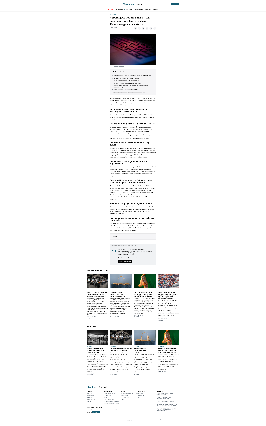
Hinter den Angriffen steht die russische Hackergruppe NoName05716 (132, 75)
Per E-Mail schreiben (126, 397)
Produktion (129, 9)
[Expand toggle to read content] (153, 236)
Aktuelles (111, 9)
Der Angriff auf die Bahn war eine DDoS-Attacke (126, 78)
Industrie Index (108, 395)
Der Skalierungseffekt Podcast (111, 403)
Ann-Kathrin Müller (163, 318)
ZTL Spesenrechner (109, 399)
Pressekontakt (124, 395)
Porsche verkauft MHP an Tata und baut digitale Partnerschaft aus (96, 350)
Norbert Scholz (114, 27)
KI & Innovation (119, 9)
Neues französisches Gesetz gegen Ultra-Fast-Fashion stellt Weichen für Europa (143, 294)
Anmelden (167, 4)
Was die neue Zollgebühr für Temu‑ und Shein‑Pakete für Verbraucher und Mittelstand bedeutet (168, 295)
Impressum (141, 393)
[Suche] (87, 4)
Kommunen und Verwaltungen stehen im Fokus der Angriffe (129, 92)
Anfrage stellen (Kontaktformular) (129, 393)
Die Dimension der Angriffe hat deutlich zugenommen (127, 83)
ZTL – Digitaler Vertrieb (110, 393)
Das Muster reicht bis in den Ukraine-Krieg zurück (126, 80)
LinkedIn (123, 399)
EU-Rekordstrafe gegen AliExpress (116, 293)
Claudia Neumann (114, 316)
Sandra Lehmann (138, 315)
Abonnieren (175, 4)
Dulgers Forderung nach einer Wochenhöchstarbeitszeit (97, 293)
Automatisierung (138, 9)
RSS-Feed (106, 397)
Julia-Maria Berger (91, 316)
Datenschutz (141, 395)
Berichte (155, 9)
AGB (139, 397)
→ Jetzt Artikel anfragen (125, 261)
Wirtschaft (148, 9)
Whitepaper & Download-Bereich (112, 401)
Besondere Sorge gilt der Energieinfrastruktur (125, 89)
